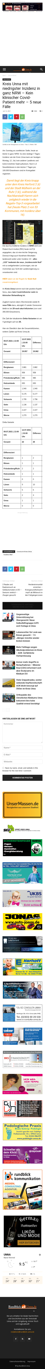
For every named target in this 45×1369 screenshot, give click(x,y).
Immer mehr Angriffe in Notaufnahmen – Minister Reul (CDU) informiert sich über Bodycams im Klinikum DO (28, 668)
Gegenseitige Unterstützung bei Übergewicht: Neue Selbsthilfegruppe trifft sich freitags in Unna (27, 620)
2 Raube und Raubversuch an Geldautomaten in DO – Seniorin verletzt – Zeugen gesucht (12, 589)
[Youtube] (29, 1339)
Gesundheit (12, 75)
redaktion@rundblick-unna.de (22, 1332)
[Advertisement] (22, 42)
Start (4, 75)
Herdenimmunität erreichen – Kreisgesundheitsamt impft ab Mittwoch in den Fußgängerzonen (33, 589)
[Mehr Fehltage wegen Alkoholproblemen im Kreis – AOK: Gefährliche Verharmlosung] (8, 650)
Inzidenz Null (8, 555)
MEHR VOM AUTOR (22, 607)
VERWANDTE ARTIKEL (22, 605)
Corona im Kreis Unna (24, 551)
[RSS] (22, 1339)
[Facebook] (15, 1339)
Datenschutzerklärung (17, 1361)
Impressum (32, 1361)
